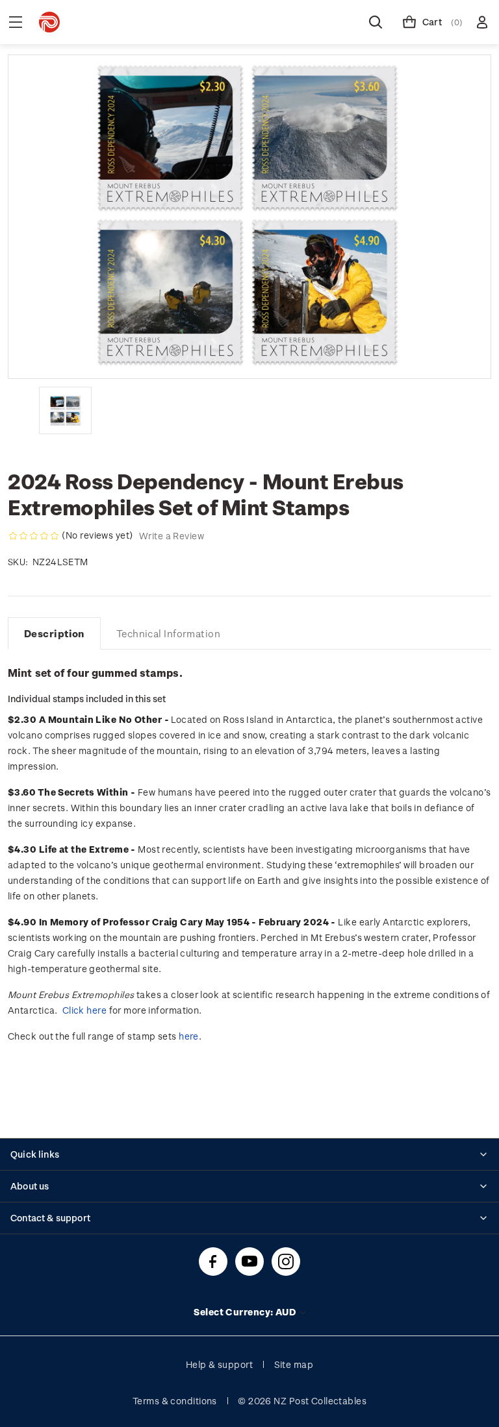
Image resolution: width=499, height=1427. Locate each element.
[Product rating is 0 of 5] (34, 536)
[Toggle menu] (15, 22)
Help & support (219, 1364)
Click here (84, 1010)
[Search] (375, 22)
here (189, 1036)
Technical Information (168, 633)
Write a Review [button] (171, 535)
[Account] (482, 22)
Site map (294, 1364)
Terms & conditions (175, 1400)
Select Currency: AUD (246, 1311)
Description (54, 633)
